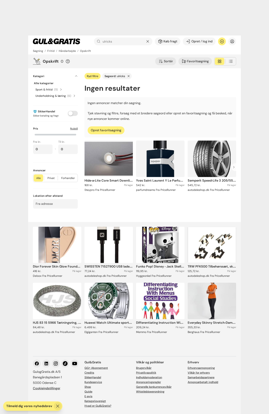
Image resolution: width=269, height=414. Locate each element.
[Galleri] (219, 61)
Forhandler (68, 178)
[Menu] (232, 41)
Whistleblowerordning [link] (150, 391)
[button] (55, 134)
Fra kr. (37, 142)
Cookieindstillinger (46, 388)
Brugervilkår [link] (143, 368)
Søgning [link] (38, 51)
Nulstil (74, 128)
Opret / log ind (201, 41)
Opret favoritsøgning (106, 130)
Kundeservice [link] (93, 382)
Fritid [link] (51, 51)
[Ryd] (148, 41)
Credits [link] (89, 372)
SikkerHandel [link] (92, 377)
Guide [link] (88, 391)
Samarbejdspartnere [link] (201, 377)
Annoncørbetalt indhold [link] (203, 382)
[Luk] (58, 406)
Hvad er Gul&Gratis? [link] (97, 405)
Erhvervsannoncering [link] (201, 368)
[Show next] (234, 167)
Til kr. (61, 142)
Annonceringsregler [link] (148, 382)
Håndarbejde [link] (67, 51)
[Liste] (231, 61)
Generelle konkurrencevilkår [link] (154, 387)
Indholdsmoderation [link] (149, 377)
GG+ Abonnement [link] (96, 368)
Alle (38, 178)
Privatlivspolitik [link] (146, 372)
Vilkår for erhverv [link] (199, 372)
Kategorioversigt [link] (95, 401)
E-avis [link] (88, 396)
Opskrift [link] (85, 51)
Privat (51, 178)
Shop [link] (87, 387)
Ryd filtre (92, 76)
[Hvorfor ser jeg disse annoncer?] (67, 61)
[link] (56, 41)
